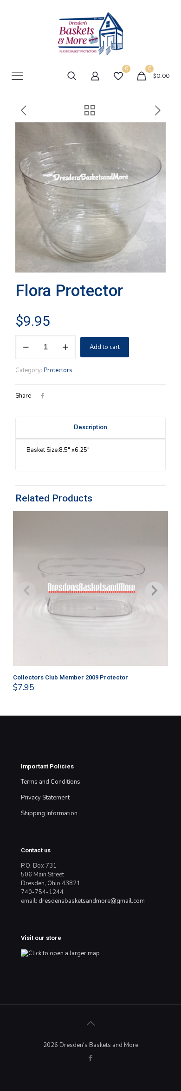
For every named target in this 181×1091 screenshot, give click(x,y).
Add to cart (105, 347)
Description (90, 427)
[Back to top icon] (90, 1024)
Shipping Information (49, 813)
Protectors (58, 370)
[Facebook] (91, 1058)
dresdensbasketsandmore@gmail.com (92, 901)
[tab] (90, 427)
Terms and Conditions (50, 782)
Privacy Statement (45, 797)
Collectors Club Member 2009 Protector (70, 677)
